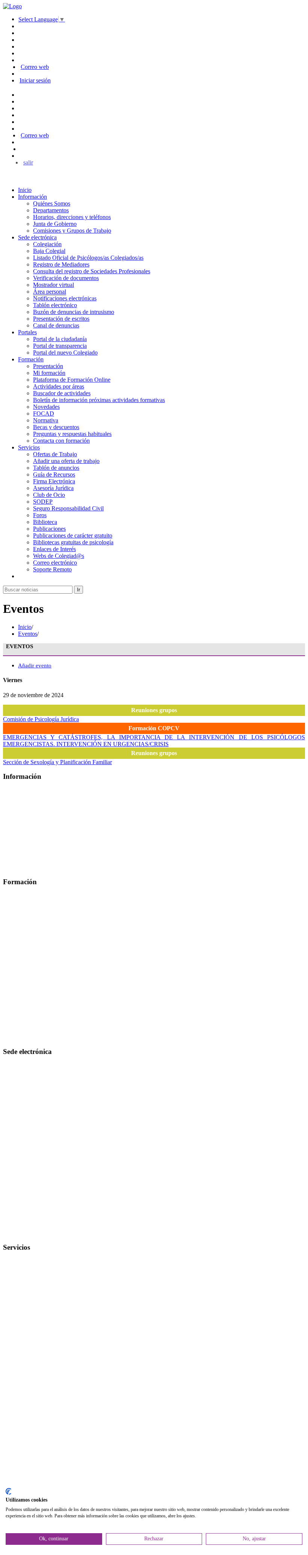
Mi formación (49, 373)
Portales (27, 332)
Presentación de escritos (61, 318)
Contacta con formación (61, 440)
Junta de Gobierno (55, 224)
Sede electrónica (37, 237)
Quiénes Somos (51, 203)
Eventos (27, 634)
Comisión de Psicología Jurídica (41, 719)
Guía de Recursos (54, 474)
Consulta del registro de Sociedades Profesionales (91, 271)
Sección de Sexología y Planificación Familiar (57, 762)
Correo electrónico (55, 562)
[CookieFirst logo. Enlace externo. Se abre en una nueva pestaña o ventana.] (8, 1491)
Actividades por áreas (58, 386)
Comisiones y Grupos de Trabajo (72, 230)
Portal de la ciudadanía (60, 339)
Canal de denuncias (56, 325)
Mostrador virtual (53, 285)
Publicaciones (49, 528)
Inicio (25, 190)
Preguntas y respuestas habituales (72, 434)
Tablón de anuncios (56, 468)
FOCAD (43, 413)
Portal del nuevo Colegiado (65, 352)
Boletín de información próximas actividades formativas (99, 400)
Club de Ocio (49, 495)
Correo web (35, 67)
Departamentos (51, 210)
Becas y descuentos (56, 427)
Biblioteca (45, 522)
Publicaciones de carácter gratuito (72, 535)
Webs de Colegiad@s (58, 556)
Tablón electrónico (55, 305)
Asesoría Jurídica (53, 488)
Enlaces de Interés (54, 549)
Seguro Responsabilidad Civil (68, 508)
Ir (78, 589)
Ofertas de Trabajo (55, 454)
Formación (31, 359)
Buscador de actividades (62, 393)
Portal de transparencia (60, 346)
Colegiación (47, 244)
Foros (40, 515)
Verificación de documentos (66, 278)
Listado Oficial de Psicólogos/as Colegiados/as (88, 257)
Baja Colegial (49, 251)
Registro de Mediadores (61, 264)
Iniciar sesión (35, 80)
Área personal (49, 291)
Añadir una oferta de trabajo (66, 461)
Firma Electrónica (54, 481)
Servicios (29, 447)
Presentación (48, 366)
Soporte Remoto (52, 569)
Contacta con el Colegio (31, 1232)
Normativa (45, 420)
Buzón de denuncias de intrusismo (73, 312)
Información (32, 196)
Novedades (46, 407)
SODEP (43, 501)
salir (28, 162)
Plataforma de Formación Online (71, 379)
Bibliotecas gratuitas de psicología (73, 542)
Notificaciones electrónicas (65, 298)
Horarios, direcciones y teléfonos (72, 217)
